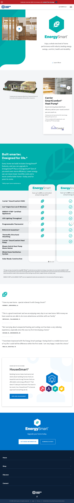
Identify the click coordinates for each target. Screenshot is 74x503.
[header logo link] (6, 7)
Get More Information (28, 441)
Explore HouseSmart (19, 396)
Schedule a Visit (47, 441)
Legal (33, 501)
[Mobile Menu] (71, 7)
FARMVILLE (63, 7)
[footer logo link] (37, 492)
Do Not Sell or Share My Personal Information (53, 501)
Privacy (38, 501)
